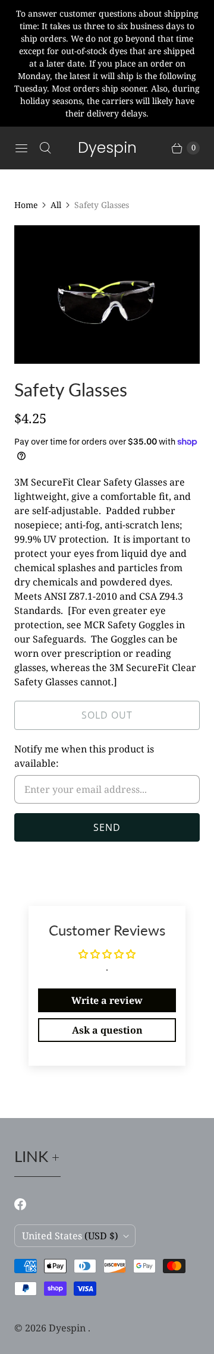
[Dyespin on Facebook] (27, 1204)
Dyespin (68, 1327)
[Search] (45, 148)
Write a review (107, 1000)
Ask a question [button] (107, 1030)
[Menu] (21, 148)
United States (70, 1235)
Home (25, 204)
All (56, 204)
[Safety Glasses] (107, 294)
